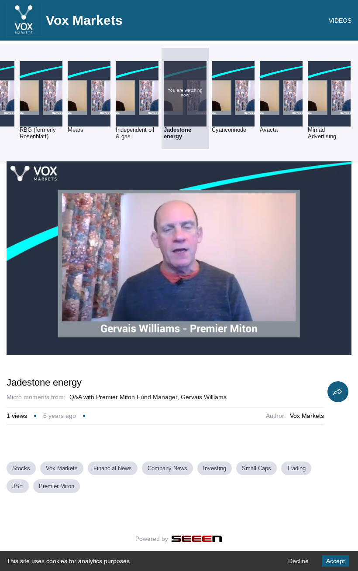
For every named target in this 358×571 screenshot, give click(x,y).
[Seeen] (197, 539)
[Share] (337, 391)
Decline (298, 560)
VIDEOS (340, 20)
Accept (335, 560)
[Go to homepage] (24, 34)
